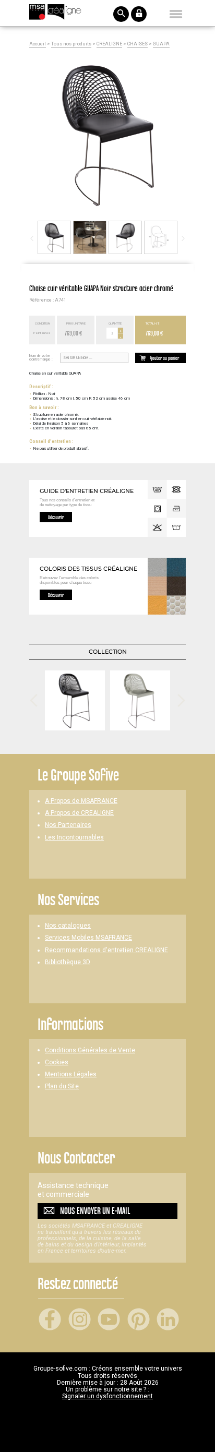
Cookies (56, 1062)
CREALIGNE (109, 44)
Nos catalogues (68, 925)
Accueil (37, 44)
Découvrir (56, 517)
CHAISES (137, 44)
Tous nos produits (71, 44)
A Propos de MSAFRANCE (81, 801)
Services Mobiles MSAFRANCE (88, 937)
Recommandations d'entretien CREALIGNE (106, 950)
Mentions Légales (71, 1074)
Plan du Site (62, 1086)
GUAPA (161, 44)
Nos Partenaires (68, 825)
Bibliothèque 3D (67, 962)
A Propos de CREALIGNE (79, 813)
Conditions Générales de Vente (90, 1050)
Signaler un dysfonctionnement (107, 1396)
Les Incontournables (74, 837)
